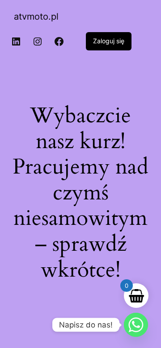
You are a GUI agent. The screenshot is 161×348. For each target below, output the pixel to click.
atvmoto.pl (36, 16)
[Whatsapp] (136, 325)
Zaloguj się (108, 41)
